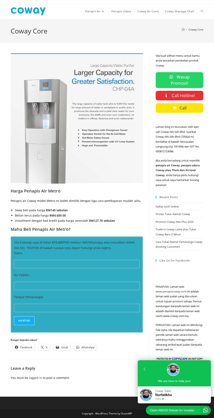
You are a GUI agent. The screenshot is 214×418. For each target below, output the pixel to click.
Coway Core (196, 29)
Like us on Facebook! (174, 260)
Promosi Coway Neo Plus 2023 (174, 222)
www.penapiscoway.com (171, 291)
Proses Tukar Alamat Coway (173, 214)
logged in (35, 378)
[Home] (183, 29)
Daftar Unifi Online (167, 206)
